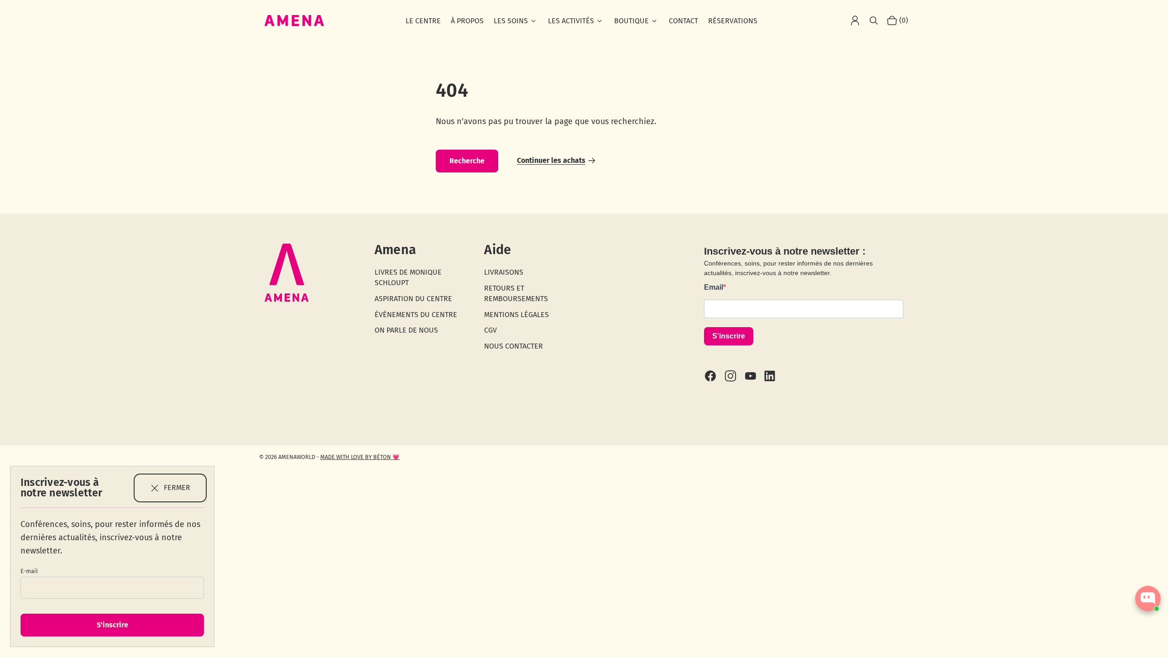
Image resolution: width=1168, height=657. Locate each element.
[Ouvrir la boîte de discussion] (1148, 598)
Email (713, 287)
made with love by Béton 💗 (360, 457)
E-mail (29, 571)
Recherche (467, 160)
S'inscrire (112, 624)
